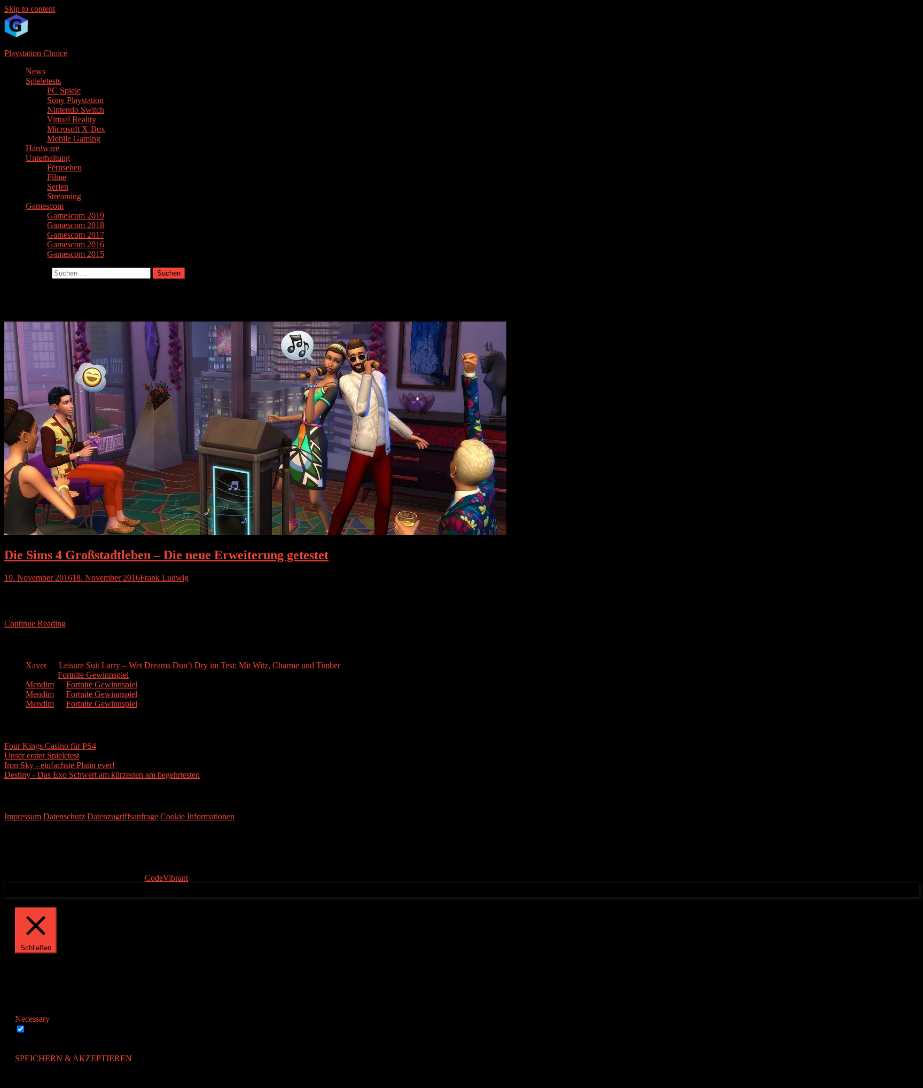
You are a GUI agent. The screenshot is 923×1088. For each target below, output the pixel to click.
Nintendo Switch (75, 109)
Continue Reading (35, 623)
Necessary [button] (32, 1018)
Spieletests (43, 80)
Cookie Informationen (197, 816)
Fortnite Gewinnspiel (93, 674)
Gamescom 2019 (75, 215)
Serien (57, 186)
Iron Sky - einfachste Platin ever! (59, 765)
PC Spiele (64, 90)
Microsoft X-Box (76, 129)
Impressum (22, 816)
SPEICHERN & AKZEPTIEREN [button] (73, 1058)
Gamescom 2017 (75, 234)
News (35, 71)
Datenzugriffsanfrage (122, 816)
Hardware (42, 148)
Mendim (40, 684)
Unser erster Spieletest (41, 755)
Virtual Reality (71, 119)
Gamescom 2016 (75, 244)
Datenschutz (64, 816)
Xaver (36, 665)
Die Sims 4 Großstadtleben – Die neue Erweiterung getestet (166, 555)
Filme (56, 177)
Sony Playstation (75, 100)
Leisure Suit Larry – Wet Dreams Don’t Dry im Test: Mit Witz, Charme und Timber (199, 665)
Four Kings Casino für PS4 (50, 745)
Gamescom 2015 (75, 254)
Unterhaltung (48, 157)
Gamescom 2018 (75, 225)
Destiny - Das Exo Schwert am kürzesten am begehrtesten (102, 774)
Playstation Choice (35, 53)
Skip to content (29, 8)
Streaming (64, 196)
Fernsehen (64, 167)
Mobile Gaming (73, 138)
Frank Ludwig (164, 577)
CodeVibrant (166, 877)
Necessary (45, 1029)
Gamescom (45, 205)
